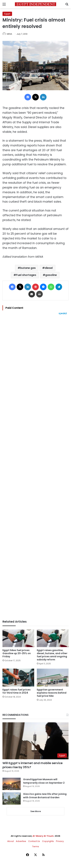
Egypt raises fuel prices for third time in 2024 (16, 691)
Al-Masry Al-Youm (43, 836)
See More (35, 811)
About (10, 841)
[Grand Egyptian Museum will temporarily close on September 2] (11, 784)
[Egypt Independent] (35, 4)
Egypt (7, 13)
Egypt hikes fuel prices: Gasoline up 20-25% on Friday (16, 653)
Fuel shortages (26, 275)
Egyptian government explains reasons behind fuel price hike (51, 693)
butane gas (28, 268)
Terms (35, 846)
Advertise (21, 841)
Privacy (60, 841)
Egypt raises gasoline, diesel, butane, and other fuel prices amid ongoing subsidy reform (52, 655)
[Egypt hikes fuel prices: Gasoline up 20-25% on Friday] (18, 638)
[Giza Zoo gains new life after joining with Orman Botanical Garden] (11, 798)
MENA (9, 34)
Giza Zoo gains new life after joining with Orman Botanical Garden (45, 795)
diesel (49, 268)
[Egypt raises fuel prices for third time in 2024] (18, 677)
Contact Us (34, 841)
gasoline (51, 275)
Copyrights (48, 841)
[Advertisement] (35, 467)
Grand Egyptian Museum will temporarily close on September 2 (44, 781)
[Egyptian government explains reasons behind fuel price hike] (53, 677)
